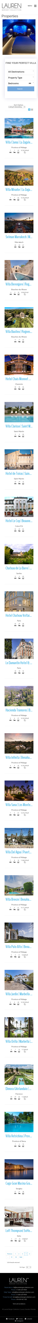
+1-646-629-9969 (21, 1290)
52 (16, 1257)
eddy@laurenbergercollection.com (23, 1292)
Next (21, 1257)
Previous (9, 1254)
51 (11, 1257)
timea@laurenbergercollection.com (24, 1297)
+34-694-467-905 (21, 1299)
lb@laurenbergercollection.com (23, 1287)
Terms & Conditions (19, 1304)
